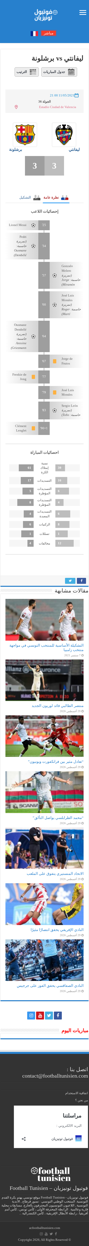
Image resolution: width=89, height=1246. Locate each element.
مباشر (48, 33)
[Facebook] (58, 1015)
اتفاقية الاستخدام (76, 1093)
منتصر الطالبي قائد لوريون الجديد (58, 705)
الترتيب (22, 72)
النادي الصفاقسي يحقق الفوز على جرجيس (50, 985)
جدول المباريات (54, 72)
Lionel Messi (17, 225)
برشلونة (15, 149)
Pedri (23, 237)
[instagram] (31, 1015)
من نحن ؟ (81, 1100)
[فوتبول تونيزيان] (44, 13)
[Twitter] (49, 1015)
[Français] (34, 33)
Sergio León (70, 406)
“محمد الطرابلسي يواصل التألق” (58, 818)
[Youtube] (40, 1015)
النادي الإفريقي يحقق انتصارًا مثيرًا (57, 930)
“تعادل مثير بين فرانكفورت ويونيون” (56, 761)
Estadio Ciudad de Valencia (57, 107)
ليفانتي (74, 149)
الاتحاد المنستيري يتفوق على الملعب (55, 873)
